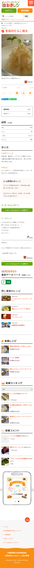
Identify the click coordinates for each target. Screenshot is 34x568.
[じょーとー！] (3, 93)
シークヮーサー (18, 19)
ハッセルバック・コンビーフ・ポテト (22, 299)
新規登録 (25, 11)
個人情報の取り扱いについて (12, 530)
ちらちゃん (14, 450)
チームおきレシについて (11, 542)
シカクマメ (12, 19)
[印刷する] (30, 93)
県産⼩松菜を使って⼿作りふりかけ (20, 346)
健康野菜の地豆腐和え (18, 325)
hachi (31, 237)
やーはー (14, 400)
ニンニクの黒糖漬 (15, 436)
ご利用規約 (7, 534)
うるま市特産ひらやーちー (20, 393)
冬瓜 (8, 282)
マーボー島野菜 (14, 357)
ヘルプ (6, 527)
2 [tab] (18, 501)
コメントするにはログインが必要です (17, 264)
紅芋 (23, 19)
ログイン (9, 11)
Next (32, 490)
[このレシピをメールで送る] (17, 93)
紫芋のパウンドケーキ (16, 447)
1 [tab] (15, 501)
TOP (27, 520)
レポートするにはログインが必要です (17, 210)
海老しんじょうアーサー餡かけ (21, 309)
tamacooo (30, 82)
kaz (12, 463)
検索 (26, 16)
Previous (1, 490)
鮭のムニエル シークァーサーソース (20, 369)
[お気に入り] (10, 93)
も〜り (13, 438)
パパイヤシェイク (17, 317)
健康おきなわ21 (15, 349)
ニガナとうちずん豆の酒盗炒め (19, 458)
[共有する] (23, 93)
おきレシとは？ (8, 538)
